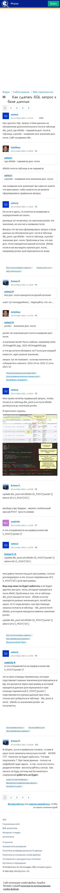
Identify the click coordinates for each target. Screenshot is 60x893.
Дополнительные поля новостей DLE (22, 373)
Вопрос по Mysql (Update (16, 642)
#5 (36, 393)
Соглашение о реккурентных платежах (22, 858)
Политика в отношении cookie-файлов (21, 854)
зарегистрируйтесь (39, 803)
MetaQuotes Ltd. (22, 871)
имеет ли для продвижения (17, 779)
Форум (6, 91)
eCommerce (8, 836)
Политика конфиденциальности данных (22, 850)
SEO (4, 819)
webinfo (15, 521)
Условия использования (14, 846)
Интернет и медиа (11, 832)
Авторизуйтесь (16, 803)
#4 (36, 315)
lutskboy (15, 147)
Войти (53, 3)
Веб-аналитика (10, 828)
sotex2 (14, 114)
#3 (36, 284)
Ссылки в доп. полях (44, 267)
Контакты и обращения (14, 863)
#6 (36, 489)
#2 (36, 206)
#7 (36, 525)
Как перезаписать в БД (15, 727)
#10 (36, 744)
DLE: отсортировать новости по (19, 267)
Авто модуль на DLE (14, 271)
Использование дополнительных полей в (23, 376)
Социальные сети (11, 823)
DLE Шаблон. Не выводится (17, 379)
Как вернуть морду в (15, 786)
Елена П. (15, 281)
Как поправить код (36, 727)
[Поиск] (44, 4)
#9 (36, 655)
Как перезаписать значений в (18, 638)
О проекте (8, 842)
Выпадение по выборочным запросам (22, 782)
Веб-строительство (43, 91)
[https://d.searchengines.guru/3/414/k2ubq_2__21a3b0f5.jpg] (30, 428)
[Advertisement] (30, 16)
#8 (36, 547)
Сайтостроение (21, 91)
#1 (36, 150)
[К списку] (9, 98)
